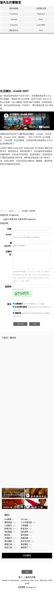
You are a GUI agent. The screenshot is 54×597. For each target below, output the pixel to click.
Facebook (14, 14)
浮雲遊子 (8, 538)
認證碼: (8, 286)
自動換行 (19, 304)
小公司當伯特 (26, 522)
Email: (9, 234)
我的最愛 (8, 532)
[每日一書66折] (9, 338)
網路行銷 (8, 544)
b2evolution (14, 580)
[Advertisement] (27, 42)
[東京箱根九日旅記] (13, 497)
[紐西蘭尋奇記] (36, 497)
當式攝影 (25, 211)
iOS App (24, 519)
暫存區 (7, 535)
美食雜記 (24, 544)
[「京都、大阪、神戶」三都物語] (13, 508)
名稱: (9, 229)
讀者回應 (32, 211)
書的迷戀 (24, 535)
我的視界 (24, 532)
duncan (11, 211)
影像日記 (8, 529)
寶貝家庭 (8, 522)
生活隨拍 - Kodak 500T (14, 91)
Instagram (14, 25)
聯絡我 (18, 313)
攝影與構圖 (13, 8)
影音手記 (24, 529)
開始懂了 (24, 547)
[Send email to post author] (15, 211)
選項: (9, 304)
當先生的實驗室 (10, 2)
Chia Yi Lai (34, 580)
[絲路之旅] (36, 508)
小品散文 (8, 525)
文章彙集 (27, 555)
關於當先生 (13, 30)
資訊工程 (8, 547)
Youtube (14, 19)
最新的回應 (30, 577)
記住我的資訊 (21, 307)
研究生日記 (25, 541)
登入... (21, 577)
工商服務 (24, 525)
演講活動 (24, 538)
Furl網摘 (7, 519)
